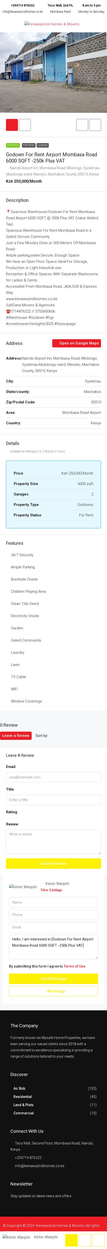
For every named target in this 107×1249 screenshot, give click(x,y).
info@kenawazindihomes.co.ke (22, 11)
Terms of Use (74, 966)
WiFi (14, 689)
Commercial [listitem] (23, 1113)
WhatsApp (55, 991)
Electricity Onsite (25, 616)
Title (10, 789)
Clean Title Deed (25, 603)
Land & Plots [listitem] (23, 1105)
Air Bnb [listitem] (19, 1088)
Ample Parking (23, 567)
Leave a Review (15, 735)
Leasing (43, 145)
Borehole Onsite (24, 579)
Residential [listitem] (22, 1097)
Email (10, 766)
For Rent (29, 145)
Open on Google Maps (78, 343)
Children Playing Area (28, 591)
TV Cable (18, 677)
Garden (17, 628)
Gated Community (26, 640)
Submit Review (53, 863)
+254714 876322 (22, 5)
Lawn (15, 664)
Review (12, 824)
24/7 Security (22, 555)
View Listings (51, 890)
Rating (11, 812)
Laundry (17, 652)
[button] (82, 125)
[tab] (12, 125)
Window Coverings (26, 701)
